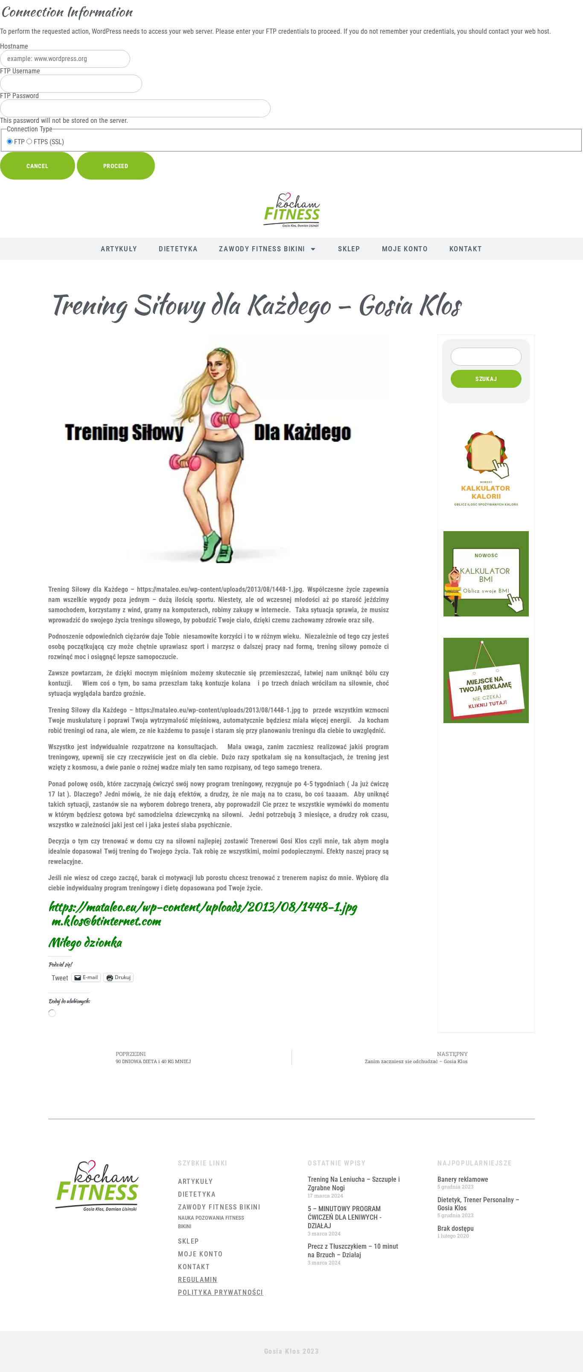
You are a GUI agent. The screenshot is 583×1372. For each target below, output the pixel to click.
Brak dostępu (455, 1228)
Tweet (60, 977)
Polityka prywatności (220, 1292)
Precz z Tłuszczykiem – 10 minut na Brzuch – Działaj (353, 1250)
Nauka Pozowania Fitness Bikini (211, 1222)
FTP (18, 142)
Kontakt (465, 248)
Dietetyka (178, 248)
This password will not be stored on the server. (64, 108)
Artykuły (119, 248)
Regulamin (197, 1280)
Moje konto (405, 248)
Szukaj (486, 378)
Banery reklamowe (462, 1179)
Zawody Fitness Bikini (262, 248)
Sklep (349, 248)
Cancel (37, 166)
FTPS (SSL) (48, 142)
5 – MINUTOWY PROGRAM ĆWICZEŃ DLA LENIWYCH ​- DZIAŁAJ (345, 1217)
